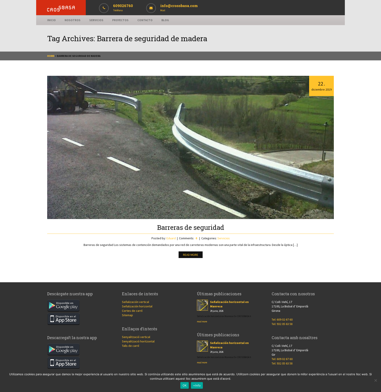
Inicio (51, 20)
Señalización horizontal (137, 306)
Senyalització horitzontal (138, 341)
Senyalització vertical (136, 337)
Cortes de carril (132, 311)
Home (50, 56)
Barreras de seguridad (190, 227)
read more (202, 321)
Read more (190, 255)
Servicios (96, 20)
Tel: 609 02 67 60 (282, 319)
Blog (165, 20)
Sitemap (127, 315)
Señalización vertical (135, 302)
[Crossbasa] (61, 10)
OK (185, 385)
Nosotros (72, 20)
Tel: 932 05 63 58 (282, 324)
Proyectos (120, 20)
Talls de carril (130, 346)
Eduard (171, 238)
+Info (197, 385)
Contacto (145, 20)
